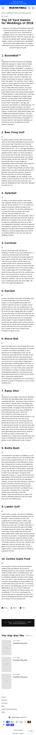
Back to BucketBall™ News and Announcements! (19, 622)
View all (29, 635)
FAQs (3, 712)
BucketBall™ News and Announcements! (18, 13)
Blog (3, 706)
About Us (4, 700)
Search (4, 697)
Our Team (4, 703)
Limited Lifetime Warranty (9, 709)
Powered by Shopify (18, 733)
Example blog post (20, 643)
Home (3, 13)
